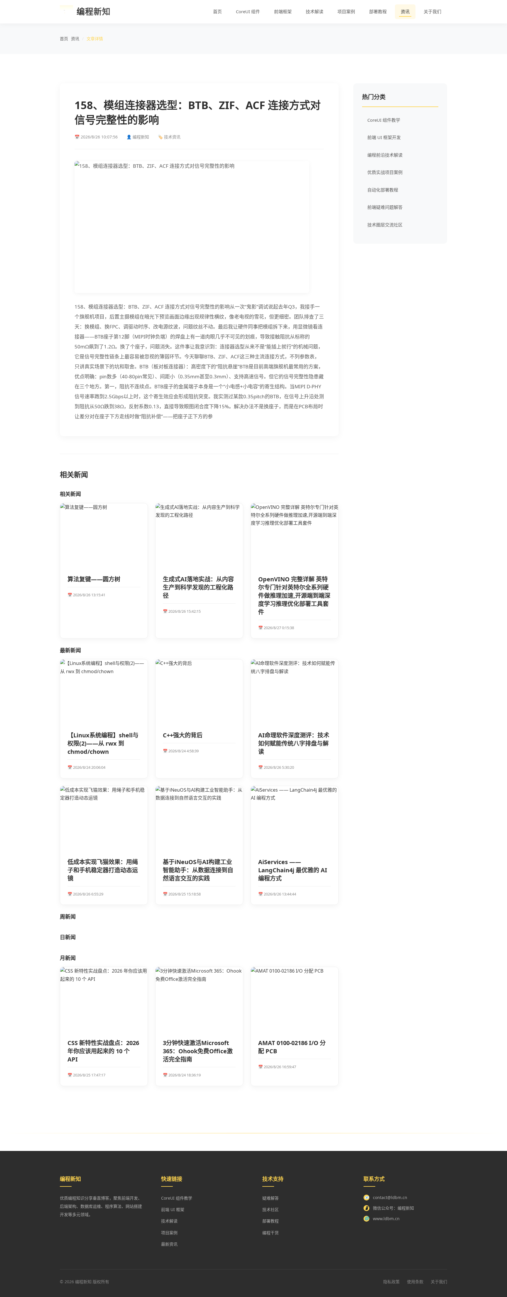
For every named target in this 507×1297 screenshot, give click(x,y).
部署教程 (378, 11)
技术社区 (270, 1209)
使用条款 (415, 1281)
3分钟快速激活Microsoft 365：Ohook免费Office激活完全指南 (198, 1051)
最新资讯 (169, 1244)
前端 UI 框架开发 (384, 137)
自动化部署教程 (382, 190)
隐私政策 (391, 1281)
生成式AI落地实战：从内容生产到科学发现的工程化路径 (198, 587)
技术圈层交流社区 (385, 225)
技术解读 (314, 11)
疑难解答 (270, 1198)
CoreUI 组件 (248, 11)
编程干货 (270, 1232)
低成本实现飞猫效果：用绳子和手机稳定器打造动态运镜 (102, 870)
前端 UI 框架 (172, 1209)
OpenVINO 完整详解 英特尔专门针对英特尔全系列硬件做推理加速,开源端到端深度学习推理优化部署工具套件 (294, 595)
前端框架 (283, 11)
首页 (217, 11)
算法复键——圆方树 (93, 579)
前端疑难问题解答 (385, 207)
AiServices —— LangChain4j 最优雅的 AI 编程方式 (292, 870)
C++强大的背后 (182, 735)
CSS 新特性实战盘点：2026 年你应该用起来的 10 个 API (103, 1051)
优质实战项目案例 (385, 172)
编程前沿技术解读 (385, 155)
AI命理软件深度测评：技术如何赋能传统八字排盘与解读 (293, 743)
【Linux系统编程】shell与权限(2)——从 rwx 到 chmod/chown (102, 743)
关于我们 (432, 11)
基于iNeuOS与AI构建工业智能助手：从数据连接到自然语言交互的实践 (198, 870)
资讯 (405, 11)
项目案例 (346, 11)
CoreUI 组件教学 (383, 120)
